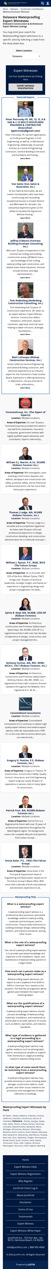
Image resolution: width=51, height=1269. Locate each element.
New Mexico (34, 1135)
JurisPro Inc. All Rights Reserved (29, 1255)
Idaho (10, 1124)
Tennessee (7, 1143)
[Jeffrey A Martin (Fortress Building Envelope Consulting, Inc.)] (25, 230)
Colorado (16, 1119)
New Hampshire (10, 1135)
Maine (38, 1127)
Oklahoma (21, 1138)
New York (7, 1138)
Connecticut (26, 1119)
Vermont (36, 1143)
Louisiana (7, 1127)
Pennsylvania (40, 1138)
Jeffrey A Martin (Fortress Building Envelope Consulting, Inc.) (25, 244)
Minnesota (16, 1130)
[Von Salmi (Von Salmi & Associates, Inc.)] (25, 174)
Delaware (14, 9)
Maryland (30, 1127)
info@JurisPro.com (17, 1247)
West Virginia (30, 1146)
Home (5, 9)
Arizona (40, 1116)
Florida (27, 1121)
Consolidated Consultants (25, 713)
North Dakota (31, 1132)
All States (7, 1116)
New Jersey (23, 1135)
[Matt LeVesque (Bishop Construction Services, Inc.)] (25, 347)
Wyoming (41, 1146)
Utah (21, 1143)
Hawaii (42, 1121)
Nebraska (42, 1132)
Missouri (26, 1130)
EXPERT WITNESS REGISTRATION (25, 87)
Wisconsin (18, 1146)
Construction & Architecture (32, 9)
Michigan (7, 1130)
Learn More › (25, 158)
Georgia (34, 1121)
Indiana (24, 1124)
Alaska (15, 1116)
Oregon (30, 1138)
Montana (7, 1132)
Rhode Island (8, 1141)
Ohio (14, 1138)
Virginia (28, 1143)
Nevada (43, 1135)
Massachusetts (18, 1127)
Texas (15, 1143)
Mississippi (36, 1130)
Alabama (23, 1116)
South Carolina (21, 1141)
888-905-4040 (37, 1247)
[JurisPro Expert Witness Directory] (19, 3)
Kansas (32, 1124)
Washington (8, 1146)
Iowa (5, 1124)
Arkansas (32, 1116)
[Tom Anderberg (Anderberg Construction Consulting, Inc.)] (25, 290)
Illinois (17, 1124)
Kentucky (40, 1124)
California (7, 1119)
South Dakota (35, 1141)
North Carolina (18, 1132)
